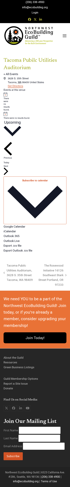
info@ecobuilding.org (35, 7)
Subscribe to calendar (35, 180)
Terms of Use (49, 481)
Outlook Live (12, 241)
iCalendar (10, 231)
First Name (11, 430)
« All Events (11, 74)
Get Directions (15, 86)
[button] (64, 35)
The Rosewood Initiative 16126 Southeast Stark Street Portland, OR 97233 (50, 275)
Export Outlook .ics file (18, 250)
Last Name (11, 438)
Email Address (13, 446)
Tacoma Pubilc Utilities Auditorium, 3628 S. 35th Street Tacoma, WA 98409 (18, 273)
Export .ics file (12, 245)
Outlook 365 (12, 236)
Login (35, 12)
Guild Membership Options (21, 378)
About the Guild (13, 357)
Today (6, 162)
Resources (10, 362)
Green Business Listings (19, 367)
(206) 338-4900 (50, 476)
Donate (8, 388)
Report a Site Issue (16, 383)
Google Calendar (14, 226)
